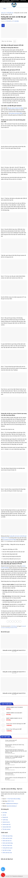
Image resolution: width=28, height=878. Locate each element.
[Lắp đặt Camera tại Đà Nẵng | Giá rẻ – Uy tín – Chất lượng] (14, 5)
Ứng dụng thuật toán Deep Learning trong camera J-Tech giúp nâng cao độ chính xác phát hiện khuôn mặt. (16, 751)
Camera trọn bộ (6, 822)
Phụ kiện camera (6, 829)
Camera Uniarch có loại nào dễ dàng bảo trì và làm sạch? (15, 778)
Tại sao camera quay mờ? (11, 740)
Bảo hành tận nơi (10, 1)
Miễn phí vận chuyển (15, 0)
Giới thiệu (4, 812)
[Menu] (2, 5)
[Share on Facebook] (10, 621)
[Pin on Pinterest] (18, 621)
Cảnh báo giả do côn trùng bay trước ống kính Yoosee (15, 768)
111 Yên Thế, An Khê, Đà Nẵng (13, 798)
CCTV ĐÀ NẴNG (15, 21)
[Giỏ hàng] (26, 4)
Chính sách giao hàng (7, 836)
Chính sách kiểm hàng (7, 843)
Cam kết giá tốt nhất (5, 0)
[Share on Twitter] (13, 621)
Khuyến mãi (5, 817)
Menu (4, 8)
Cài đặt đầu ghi (9, 12)
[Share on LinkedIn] (20, 621)
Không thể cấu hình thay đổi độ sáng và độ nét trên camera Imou (15, 773)
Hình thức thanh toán (7, 845)
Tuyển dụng (5, 819)
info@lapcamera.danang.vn (12, 803)
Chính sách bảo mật (7, 852)
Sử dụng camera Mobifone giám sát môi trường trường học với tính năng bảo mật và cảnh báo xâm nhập (15, 762)
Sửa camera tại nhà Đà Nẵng (15, 113)
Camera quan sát (6, 824)
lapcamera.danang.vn (12, 806)
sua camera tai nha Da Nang (9, 539)
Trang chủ (3, 12)
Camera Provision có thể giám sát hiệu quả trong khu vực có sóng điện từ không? (14, 756)
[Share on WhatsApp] (8, 621)
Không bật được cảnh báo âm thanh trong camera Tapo (14, 745)
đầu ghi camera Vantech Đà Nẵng (15, 108)
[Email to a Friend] (15, 621)
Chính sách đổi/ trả (6, 840)
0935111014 (11, 801)
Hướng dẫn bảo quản (7, 848)
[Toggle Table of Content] (13, 41)
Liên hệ (4, 815)
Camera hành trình (6, 827)
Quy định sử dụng (6, 850)
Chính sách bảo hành (7, 838)
